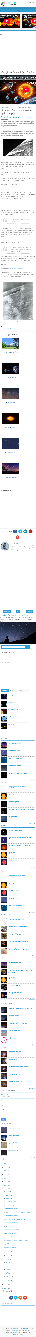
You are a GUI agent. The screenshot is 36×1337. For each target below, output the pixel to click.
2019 (5, 1178)
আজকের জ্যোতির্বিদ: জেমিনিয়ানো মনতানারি (18, 934)
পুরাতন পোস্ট (29, 611)
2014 (5, 1288)
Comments (21, 690)
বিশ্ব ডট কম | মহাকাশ (19, 1328)
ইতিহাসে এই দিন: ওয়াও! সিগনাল (16, 919)
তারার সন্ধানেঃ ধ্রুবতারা (14, 1128)
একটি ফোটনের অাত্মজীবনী (11, 1215)
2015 (5, 1284)
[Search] (26, 647)
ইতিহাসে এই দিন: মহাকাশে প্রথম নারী (18, 926)
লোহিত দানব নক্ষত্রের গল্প (11, 1226)
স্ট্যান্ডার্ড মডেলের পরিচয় (10, 1247)
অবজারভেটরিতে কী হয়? (14, 1030)
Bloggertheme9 (17, 1334)
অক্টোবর (7, 1198)
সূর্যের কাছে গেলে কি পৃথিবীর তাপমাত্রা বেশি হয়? (20, 838)
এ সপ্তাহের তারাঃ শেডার (10, 1201)
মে (6, 1266)
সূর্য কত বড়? (12, 794)
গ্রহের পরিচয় (11, 724)
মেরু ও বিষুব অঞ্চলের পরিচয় (14, 695)
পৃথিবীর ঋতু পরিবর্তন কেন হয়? (15, 830)
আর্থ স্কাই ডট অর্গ (7, 328)
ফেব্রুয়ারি (8, 1276)
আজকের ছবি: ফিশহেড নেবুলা (15, 1081)
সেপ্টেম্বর (8, 1252)
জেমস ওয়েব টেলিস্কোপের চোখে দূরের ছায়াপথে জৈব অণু (21, 809)
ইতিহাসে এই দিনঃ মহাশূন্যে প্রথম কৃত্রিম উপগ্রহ (16, 1240)
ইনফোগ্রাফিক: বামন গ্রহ (15, 985)
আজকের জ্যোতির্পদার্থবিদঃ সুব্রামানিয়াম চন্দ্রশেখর (16, 1219)
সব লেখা (15, 550)
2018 (5, 1181)
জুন (6, 1262)
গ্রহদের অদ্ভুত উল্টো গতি (14, 743)
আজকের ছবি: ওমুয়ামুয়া (14, 1059)
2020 (5, 1174)
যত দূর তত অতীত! (13, 816)
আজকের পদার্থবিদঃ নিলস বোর (11, 1233)
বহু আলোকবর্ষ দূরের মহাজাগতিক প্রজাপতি (18, 1066)
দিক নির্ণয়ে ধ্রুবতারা (13, 1150)
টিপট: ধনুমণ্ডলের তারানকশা (15, 758)
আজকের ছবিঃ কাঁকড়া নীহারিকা (12, 1223)
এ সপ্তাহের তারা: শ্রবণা (14, 751)
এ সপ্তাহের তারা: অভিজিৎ (15, 765)
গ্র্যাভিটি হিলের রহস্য (10, 1244)
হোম (18, 611)
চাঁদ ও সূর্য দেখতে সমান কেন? (15, 993)
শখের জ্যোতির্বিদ (4, 1094)
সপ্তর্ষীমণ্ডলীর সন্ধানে (13, 717)
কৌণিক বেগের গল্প (13, 1038)
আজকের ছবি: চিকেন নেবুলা (15, 1074)
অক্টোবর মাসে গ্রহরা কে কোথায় (12, 1230)
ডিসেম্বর (8, 1191)
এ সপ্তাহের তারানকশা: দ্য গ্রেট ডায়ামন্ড (18, 773)
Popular (5, 690)
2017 (5, 1185)
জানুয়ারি (8, 1280)
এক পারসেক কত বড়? (14, 1015)
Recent (12, 690)
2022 (5, 1171)
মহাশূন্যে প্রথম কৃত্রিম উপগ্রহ (16, 268)
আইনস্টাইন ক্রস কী (14, 802)
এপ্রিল (7, 1269)
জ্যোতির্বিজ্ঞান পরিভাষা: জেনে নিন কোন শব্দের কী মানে (14, 615)
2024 (5, 1164)
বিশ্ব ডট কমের (15, 1330)
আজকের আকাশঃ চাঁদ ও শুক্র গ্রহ (12, 1237)
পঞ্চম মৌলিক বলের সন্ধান (11, 1205)
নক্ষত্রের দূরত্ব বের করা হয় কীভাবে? (17, 787)
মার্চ (6, 1273)
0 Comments (24, 117)
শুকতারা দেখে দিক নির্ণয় (14, 1135)
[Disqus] (18, 582)
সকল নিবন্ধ (32, 780)
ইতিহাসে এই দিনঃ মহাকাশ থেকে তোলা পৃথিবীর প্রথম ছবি (18, 1212)
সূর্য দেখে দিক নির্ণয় (13, 1143)
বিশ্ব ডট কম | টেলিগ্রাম (7, 657)
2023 (5, 1167)
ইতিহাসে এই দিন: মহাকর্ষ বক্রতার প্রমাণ (18, 941)
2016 (5, 1188)
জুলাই (7, 1259)
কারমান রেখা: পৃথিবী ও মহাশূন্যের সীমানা (18, 1023)
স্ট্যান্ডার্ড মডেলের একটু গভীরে (12, 1208)
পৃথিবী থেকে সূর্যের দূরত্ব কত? (14, 709)
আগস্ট (7, 1255)
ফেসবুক (19, 550)
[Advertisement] (18, 53)
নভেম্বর (8, 1195)
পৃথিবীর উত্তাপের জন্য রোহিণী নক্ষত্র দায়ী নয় (19, 845)
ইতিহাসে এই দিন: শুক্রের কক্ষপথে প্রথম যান (19, 949)
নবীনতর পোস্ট (7, 611)
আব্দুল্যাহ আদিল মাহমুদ (15, 1332)
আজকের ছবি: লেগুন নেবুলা (15, 1052)
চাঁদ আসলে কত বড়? (12, 702)
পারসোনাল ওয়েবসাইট (26, 550)
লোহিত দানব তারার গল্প (14, 860)
